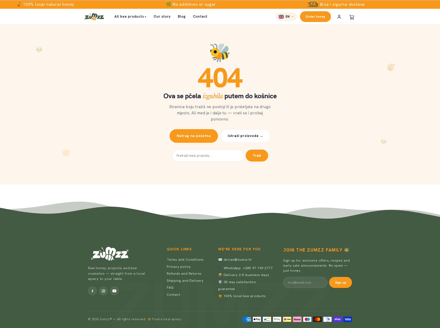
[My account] (339, 17)
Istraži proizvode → (245, 136)
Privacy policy (179, 266)
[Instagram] (103, 291)
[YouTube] (114, 291)
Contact (200, 16)
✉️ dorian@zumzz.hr (235, 259)
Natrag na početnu (194, 136)
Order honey (315, 16)
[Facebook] (92, 291)
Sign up (340, 282)
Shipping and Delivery (185, 280)
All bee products (130, 16)
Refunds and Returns (184, 273)
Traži (257, 155)
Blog (181, 16)
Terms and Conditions (185, 259)
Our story (162, 16)
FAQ (170, 287)
